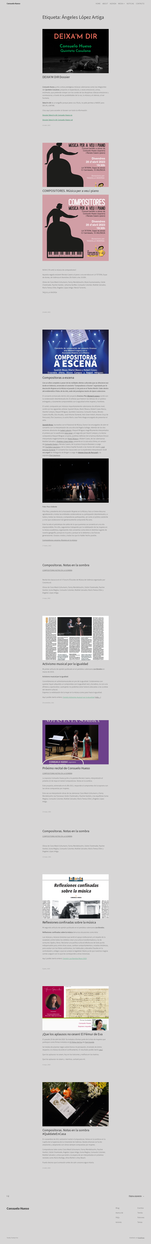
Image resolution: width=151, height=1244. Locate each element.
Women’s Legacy (93, 396)
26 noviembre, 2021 (48, 703)
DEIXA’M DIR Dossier (56, 77)
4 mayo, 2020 (46, 1065)
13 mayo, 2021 (46, 812)
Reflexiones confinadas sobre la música (69, 922)
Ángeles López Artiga (65, 441)
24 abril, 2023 (46, 125)
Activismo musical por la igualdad (65, 664)
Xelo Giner (69, 433)
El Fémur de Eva (76, 1042)
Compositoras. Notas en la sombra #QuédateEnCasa (65, 1132)
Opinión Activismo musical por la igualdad (79, 697)
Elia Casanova (54, 455)
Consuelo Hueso (13, 3)
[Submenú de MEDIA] (124, 3)
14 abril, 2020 (46, 1168)
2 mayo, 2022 (46, 598)
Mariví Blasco (73, 438)
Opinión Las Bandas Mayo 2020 (75, 958)
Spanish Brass (47, 425)
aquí (101, 1050)
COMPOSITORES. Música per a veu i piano (70, 191)
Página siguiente (136, 1196)
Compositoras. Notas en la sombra (65, 565)
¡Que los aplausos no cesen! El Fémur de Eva (72, 1034)
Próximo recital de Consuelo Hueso (66, 768)
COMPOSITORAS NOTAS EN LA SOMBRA (57, 570)
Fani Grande (89, 1042)
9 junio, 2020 (46, 969)
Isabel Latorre (65, 430)
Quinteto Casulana (52, 447)
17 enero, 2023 (46, 546)
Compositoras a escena (58, 377)
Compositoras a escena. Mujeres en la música (59, 540)
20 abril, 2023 (46, 312)
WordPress (141, 1238)
